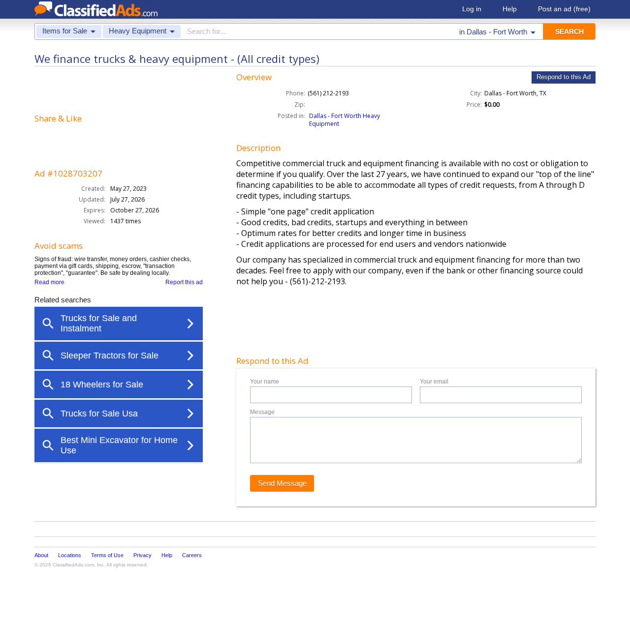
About (41, 555)
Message (262, 412)
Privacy (142, 555)
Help (510, 9)
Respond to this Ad (563, 77)
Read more (49, 282)
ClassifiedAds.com (73, 564)
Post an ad (564, 9)
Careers (192, 555)
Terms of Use (107, 555)
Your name (264, 381)
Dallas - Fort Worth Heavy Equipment (344, 120)
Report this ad (184, 282)
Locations (69, 555)
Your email (434, 381)
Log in (471, 9)
